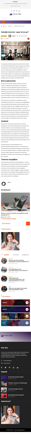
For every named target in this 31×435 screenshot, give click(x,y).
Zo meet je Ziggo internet (15, 389)
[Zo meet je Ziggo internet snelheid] (4, 390)
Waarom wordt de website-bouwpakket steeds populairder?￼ (19, 260)
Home (4, 26)
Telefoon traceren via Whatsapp (17, 383)
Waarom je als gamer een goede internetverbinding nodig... (18, 288)
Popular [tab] (16, 255)
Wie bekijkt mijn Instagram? (16, 395)
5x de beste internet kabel (15, 377)
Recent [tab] (6, 255)
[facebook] (11, 11)
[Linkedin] (19, 11)
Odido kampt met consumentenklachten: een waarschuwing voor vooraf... (17, 279)
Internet (10, 26)
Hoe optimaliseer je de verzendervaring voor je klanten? (15, 3)
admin (13, 36)
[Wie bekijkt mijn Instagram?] (4, 396)
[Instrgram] (16, 11)
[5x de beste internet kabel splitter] (4, 378)
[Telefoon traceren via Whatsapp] (4, 384)
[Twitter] (14, 11)
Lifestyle (11, 267)
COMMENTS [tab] (25, 255)
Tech (10, 286)
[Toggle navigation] (3, 22)
